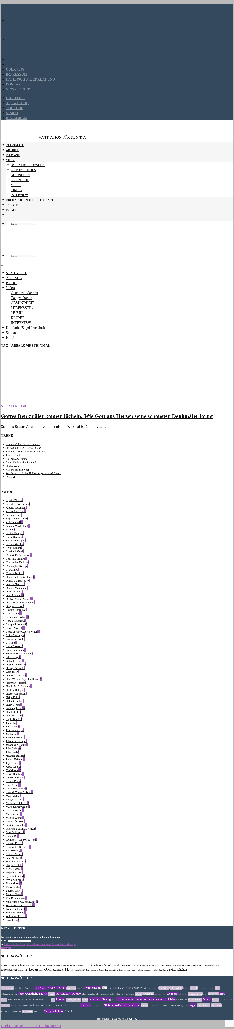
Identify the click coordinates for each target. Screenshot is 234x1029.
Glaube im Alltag (125, 965)
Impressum (16, 74)
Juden (53, 1000)
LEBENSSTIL (20, 180)
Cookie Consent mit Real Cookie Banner (31, 1025)
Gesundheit (109, 965)
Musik (69, 969)
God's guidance (115, 994)
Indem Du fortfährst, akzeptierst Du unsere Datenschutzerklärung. (40, 944)
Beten (78, 988)
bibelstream (34, 965)
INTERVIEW (19, 195)
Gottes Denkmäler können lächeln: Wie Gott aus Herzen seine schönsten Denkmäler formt (107, 416)
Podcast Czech (37, 1005)
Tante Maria (126, 970)
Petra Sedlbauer (78, 970)
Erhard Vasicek (203, 988)
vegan (133, 970)
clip (104, 987)
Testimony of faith (182, 1005)
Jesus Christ (12, 999)
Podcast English (53, 1005)
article (51, 987)
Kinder (200, 965)
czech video (139, 987)
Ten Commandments (166, 1005)
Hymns (205, 994)
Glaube (117, 965)
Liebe (61, 969)
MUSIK (16, 185)
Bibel (27, 965)
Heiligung (154, 965)
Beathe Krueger (71, 988)
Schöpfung (93, 1006)
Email (4, 940)
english (63, 965)
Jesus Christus (191, 965)
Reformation (76, 1006)
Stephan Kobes (16, 405)
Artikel (21, 965)
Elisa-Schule (42, 965)
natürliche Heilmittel (226, 1000)
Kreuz (113, 1000)
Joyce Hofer (46, 1000)
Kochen (217, 965)
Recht (70, 1006)
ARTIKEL (12, 150)
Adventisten (4, 965)
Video (10, 160)
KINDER (16, 190)
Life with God (181, 999)
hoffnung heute (182, 994)
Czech (127, 987)
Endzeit (58, 965)
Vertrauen (147, 970)
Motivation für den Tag (194, 1000)
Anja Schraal (12, 965)
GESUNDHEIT (20, 175)
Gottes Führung (146, 965)
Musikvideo (215, 1000)
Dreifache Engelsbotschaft (29, 200)
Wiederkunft (154, 970)
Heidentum (138, 994)
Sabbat (12, 205)
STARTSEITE (15, 145)
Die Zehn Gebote (153, 988)
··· (7, 215)
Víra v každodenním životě (11, 1011)
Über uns (15, 69)
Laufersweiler (23, 969)
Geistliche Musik (94, 965)
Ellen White (51, 965)
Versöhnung (139, 970)
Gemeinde (51, 994)
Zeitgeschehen (23, 170)
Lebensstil (55, 970)
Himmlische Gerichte (160, 994)
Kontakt (14, 84)
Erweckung (211, 988)
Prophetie (65, 1006)
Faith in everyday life (9, 994)
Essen (68, 965)
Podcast (13, 155)
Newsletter (18, 89)
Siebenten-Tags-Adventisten (107, 969)
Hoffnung (161, 965)
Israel (11, 210)
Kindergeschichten (209, 965)
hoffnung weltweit (170, 965)
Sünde (121, 970)
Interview (178, 965)
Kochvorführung (9, 969)
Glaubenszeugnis (136, 965)
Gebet (72, 965)
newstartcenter (5, 1006)
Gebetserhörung (80, 965)
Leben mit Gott (40, 969)
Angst (32, 988)
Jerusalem (4, 1000)
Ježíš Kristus (38, 999)
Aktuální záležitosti (22, 988)
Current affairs (115, 987)
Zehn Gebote (163, 970)
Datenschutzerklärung (30, 79)
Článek (68, 1010)
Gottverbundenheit (28, 165)
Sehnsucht (100, 1006)
